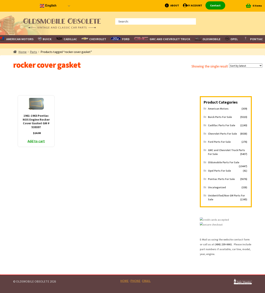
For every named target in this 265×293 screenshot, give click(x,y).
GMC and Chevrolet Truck (170, 39)
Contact (215, 5)
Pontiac (256, 39)
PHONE (135, 281)
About (174, 5)
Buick (47, 39)
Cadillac (70, 39)
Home (22, 52)
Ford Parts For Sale (219, 141)
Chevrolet (97, 39)
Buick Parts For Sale (220, 117)
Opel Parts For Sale (219, 170)
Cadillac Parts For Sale (221, 125)
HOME (124, 281)
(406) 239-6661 (223, 244)
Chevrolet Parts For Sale (222, 133)
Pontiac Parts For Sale (221, 179)
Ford (126, 39)
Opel (234, 39)
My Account (194, 5)
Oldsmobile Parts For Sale (223, 162)
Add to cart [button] (36, 141)
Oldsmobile (212, 39)
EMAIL (146, 281)
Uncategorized (217, 187)
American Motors (218, 108)
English (50, 5)
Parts (33, 52)
